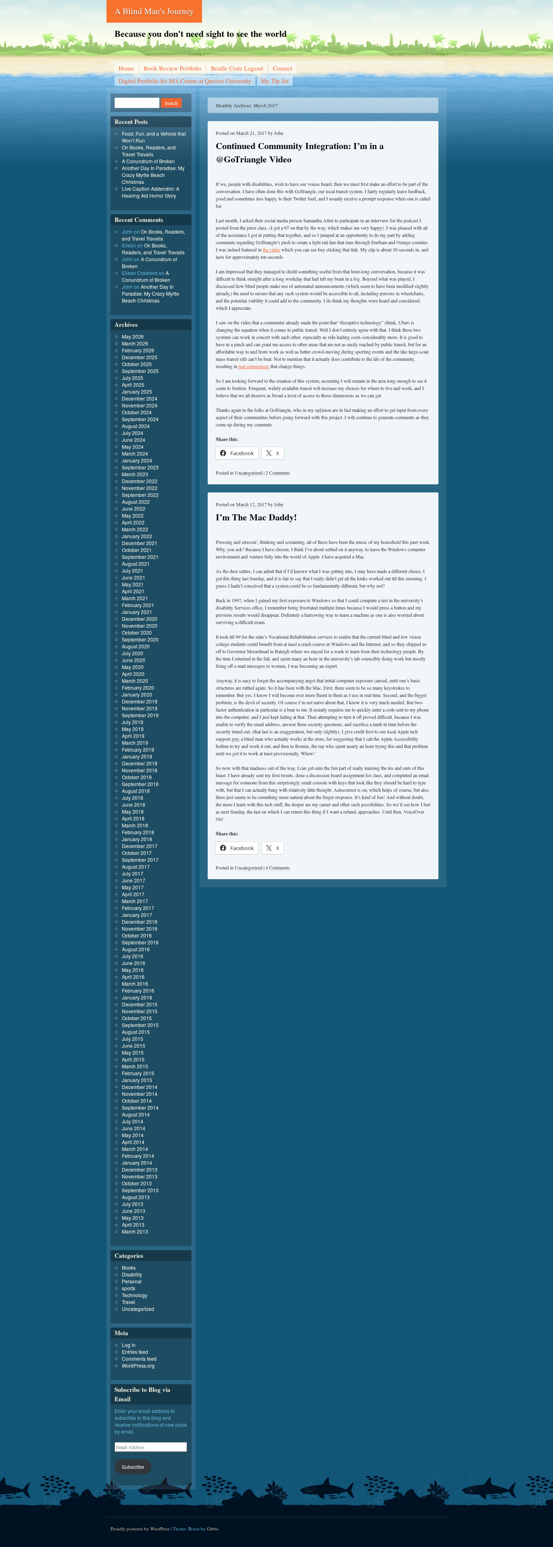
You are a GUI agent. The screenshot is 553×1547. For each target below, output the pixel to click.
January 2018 (137, 838)
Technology (134, 1294)
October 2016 (137, 935)
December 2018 (139, 763)
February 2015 (138, 1073)
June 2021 (133, 577)
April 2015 (133, 1059)
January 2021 (137, 611)
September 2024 (140, 419)
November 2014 (139, 1093)
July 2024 (132, 432)
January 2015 (137, 1079)
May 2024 (133, 446)
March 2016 (135, 983)
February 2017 (138, 907)
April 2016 (133, 976)
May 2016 (133, 969)
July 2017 (132, 873)
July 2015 (132, 1038)
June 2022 (133, 508)
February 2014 (138, 1155)
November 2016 (139, 928)
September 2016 (140, 942)
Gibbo (213, 1529)
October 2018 (137, 777)
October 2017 (137, 852)
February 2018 (138, 832)
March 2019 (135, 742)
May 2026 (133, 336)
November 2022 (139, 487)
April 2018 (133, 818)
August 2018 (136, 790)
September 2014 (140, 1107)
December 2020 (139, 618)
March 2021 (135, 598)
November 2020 (139, 625)
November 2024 (139, 405)
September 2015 (140, 1024)
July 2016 (132, 955)
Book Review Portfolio (172, 68)
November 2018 (139, 770)
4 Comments (278, 867)
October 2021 (137, 549)
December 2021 (139, 542)
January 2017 (137, 914)
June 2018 (133, 804)
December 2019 (139, 701)
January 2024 (137, 460)
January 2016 (137, 997)
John (278, 133)
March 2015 (135, 1066)
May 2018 (133, 811)
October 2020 (137, 632)
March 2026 (135, 343)
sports (128, 1288)
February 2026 (138, 350)
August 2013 (136, 1196)
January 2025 (137, 391)
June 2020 (133, 659)
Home (126, 68)
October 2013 (137, 1183)
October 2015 (137, 1017)
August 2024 (136, 425)
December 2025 (139, 357)
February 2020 (138, 687)
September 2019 (140, 715)
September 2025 (140, 370)
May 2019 (133, 728)
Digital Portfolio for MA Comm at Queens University (185, 81)
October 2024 (137, 412)
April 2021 (133, 591)
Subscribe (133, 1466)
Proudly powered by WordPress (140, 1529)
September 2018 (140, 783)
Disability (132, 1274)
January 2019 (137, 756)
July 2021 (132, 570)
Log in (129, 1344)
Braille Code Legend (237, 68)
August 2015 (136, 1031)
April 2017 (133, 894)
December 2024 (139, 398)
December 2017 (139, 845)
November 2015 (139, 1011)
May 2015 (133, 1052)
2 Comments (278, 472)
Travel (128, 1301)
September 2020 (140, 639)
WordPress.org (138, 1365)
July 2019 (132, 721)
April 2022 (133, 522)
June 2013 (133, 1210)
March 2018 (135, 825)
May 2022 (133, 515)
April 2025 (133, 384)
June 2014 (133, 1128)
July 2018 (132, 797)
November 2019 (139, 708)
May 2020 (133, 666)
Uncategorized (248, 472)
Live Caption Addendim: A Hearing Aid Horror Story (150, 192)
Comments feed (139, 1358)
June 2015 (133, 1045)
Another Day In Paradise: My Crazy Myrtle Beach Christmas (153, 174)
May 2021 (133, 584)
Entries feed (135, 1351)
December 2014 (139, 1086)
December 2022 (139, 480)
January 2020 (137, 694)
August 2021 (136, 563)
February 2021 (138, 604)
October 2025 (137, 363)
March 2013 (135, 1231)
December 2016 (139, 921)
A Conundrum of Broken (148, 161)
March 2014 (135, 1148)
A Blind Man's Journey (154, 11)
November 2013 (139, 1176)
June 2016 (133, 962)
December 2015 (139, 1004)
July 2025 (132, 377)
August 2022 (136, 501)
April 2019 (133, 735)
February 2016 (138, 990)
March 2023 (135, 474)
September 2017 (140, 859)
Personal (132, 1281)
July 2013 (132, 1203)
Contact (282, 68)
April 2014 (133, 1141)
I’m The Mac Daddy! (256, 517)
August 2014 (136, 1114)
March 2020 (135, 680)
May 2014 (133, 1134)
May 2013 (133, 1217)
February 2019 (138, 749)
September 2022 (140, 494)
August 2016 (136, 949)
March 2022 (135, 529)
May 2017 (133, 887)
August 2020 (136, 646)
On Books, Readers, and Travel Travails (149, 151)
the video (271, 249)
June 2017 (133, 880)
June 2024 (133, 439)
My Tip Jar (275, 81)
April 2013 (133, 1224)
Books (129, 1267)
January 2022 (137, 536)
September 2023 (140, 467)
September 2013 (140, 1190)
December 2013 (139, 1169)
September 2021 (140, 556)
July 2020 (132, 653)
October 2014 (137, 1100)
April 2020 (133, 673)
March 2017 (135, 900)
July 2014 (132, 1121)
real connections (253, 366)
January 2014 (137, 1162)
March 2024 (135, 453)
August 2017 (136, 866)
